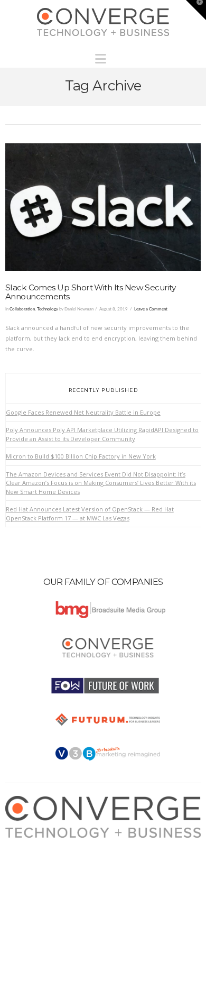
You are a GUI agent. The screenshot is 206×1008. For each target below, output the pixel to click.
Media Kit (28, 853)
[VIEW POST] (103, 207)
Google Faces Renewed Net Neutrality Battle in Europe (83, 412)
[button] (103, 56)
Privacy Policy (34, 874)
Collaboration (22, 309)
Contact (25, 895)
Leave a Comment (150, 309)
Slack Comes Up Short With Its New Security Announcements (90, 291)
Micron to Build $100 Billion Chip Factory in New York (81, 456)
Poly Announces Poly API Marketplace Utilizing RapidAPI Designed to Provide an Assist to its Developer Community (102, 434)
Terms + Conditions (42, 863)
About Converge (38, 843)
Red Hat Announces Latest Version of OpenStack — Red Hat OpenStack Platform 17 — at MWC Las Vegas (90, 513)
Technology (47, 309)
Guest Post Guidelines (46, 884)
